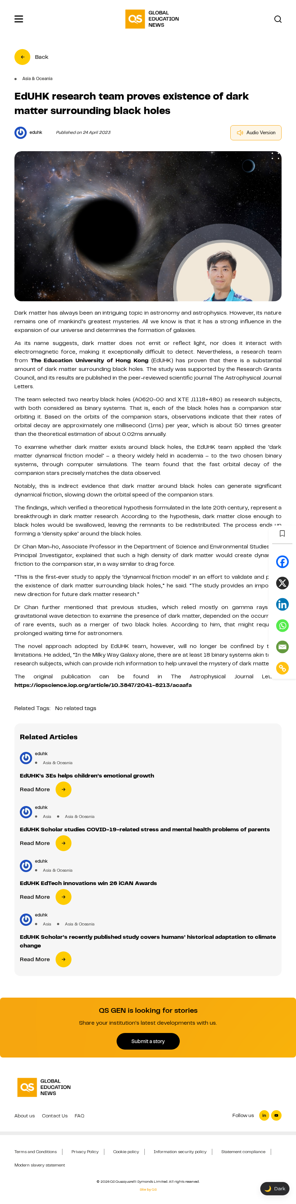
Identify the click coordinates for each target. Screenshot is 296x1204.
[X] (282, 583)
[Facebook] (282, 561)
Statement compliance (243, 1152)
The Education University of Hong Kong (89, 360)
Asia (47, 816)
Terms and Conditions (35, 1152)
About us (24, 1116)
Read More (35, 789)
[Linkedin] (282, 604)
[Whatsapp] (282, 625)
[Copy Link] (282, 668)
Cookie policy (126, 1152)
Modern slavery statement (39, 1165)
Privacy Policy (85, 1152)
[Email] (282, 646)
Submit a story (148, 1041)
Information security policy (180, 1152)
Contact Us (55, 1116)
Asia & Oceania (58, 763)
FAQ (79, 1116)
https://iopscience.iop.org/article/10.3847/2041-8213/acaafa (103, 685)
